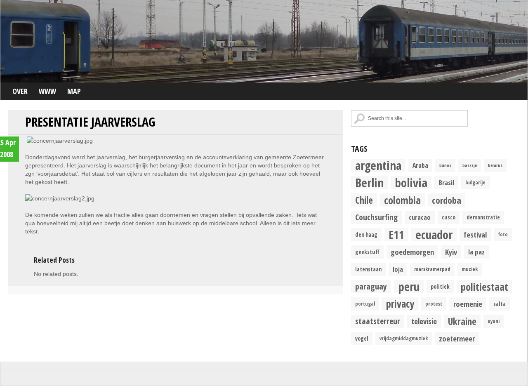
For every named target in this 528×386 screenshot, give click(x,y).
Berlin (369, 182)
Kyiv (451, 252)
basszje (469, 165)
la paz (476, 252)
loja (398, 269)
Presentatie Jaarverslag (90, 121)
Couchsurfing (376, 217)
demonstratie (483, 217)
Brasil (446, 182)
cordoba (446, 200)
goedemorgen (412, 252)
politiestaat (484, 286)
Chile (364, 200)
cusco (448, 217)
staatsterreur (377, 321)
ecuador (434, 234)
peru (409, 286)
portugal (365, 303)
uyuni (494, 321)
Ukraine (462, 321)
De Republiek (264, 41)
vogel (361, 338)
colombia (402, 200)
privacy (400, 304)
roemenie (467, 304)
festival (475, 234)
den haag (366, 234)
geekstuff (367, 252)
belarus (495, 165)
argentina (378, 165)
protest (433, 303)
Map (74, 91)
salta (499, 304)
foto (503, 234)
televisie (424, 321)
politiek (440, 286)
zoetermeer (457, 338)
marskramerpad (432, 269)
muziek (470, 269)
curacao (420, 217)
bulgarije (475, 182)
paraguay (371, 286)
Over (20, 91)
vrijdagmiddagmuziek (404, 338)
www (47, 91)
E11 (396, 234)
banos (445, 165)
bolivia (411, 182)
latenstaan (368, 269)
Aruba (420, 165)
